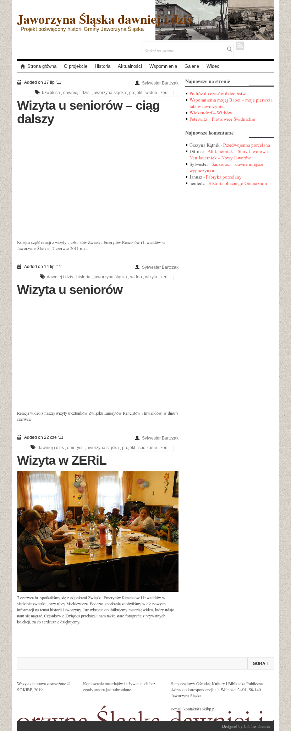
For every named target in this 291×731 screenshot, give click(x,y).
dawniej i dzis (76, 92)
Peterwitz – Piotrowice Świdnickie (222, 119)
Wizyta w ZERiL (61, 460)
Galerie (192, 66)
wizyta (151, 276)
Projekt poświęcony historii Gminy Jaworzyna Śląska (82, 29)
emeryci (74, 447)
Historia (102, 66)
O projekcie (75, 66)
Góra (261, 663)
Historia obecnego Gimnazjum (237, 183)
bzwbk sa (51, 92)
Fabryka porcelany (224, 177)
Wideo (213, 66)
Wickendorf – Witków (211, 112)
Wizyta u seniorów (69, 289)
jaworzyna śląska (109, 92)
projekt (135, 92)
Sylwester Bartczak (160, 83)
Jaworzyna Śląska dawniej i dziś (104, 19)
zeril (164, 92)
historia (83, 276)
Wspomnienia (163, 66)
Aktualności (130, 66)
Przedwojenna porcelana (246, 145)
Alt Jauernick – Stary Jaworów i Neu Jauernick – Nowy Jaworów (229, 154)
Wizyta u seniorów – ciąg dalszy (88, 112)
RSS (240, 46)
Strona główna (41, 66)
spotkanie (147, 447)
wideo (151, 92)
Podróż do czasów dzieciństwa (219, 93)
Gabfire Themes (257, 726)
